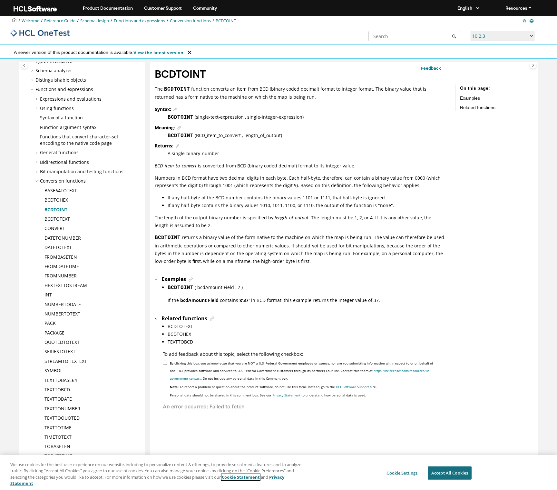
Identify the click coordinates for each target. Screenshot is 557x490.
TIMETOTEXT (58, 437)
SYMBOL (53, 370)
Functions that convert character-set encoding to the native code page (79, 140)
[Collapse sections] (525, 21)
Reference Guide (59, 21)
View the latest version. (159, 52)
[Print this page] (532, 21)
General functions (59, 152)
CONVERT (54, 228)
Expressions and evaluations (71, 99)
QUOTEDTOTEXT (62, 342)
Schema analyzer (53, 70)
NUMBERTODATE (62, 304)
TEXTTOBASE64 (60, 380)
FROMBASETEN (60, 257)
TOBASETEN (57, 446)
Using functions (57, 108)
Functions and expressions (139, 21)
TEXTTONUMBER (62, 408)
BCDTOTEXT (57, 219)
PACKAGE (54, 333)
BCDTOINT (226, 21)
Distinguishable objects (60, 80)
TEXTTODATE (58, 399)
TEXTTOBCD (57, 389)
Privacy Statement (286, 395)
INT (48, 295)
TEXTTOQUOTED (62, 418)
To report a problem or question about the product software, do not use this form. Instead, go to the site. (273, 387)
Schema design (94, 21)
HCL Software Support (352, 387)
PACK (50, 323)
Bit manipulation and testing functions (81, 171)
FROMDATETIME (61, 266)
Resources (516, 8)
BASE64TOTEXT (60, 190)
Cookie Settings (401, 473)
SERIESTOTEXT (59, 351)
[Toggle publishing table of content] (24, 65)
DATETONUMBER (62, 238)
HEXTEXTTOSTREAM (65, 285)
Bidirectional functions (64, 162)
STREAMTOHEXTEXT (65, 361)
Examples (470, 98)
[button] (32, 70)
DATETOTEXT (58, 247)
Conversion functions (190, 21)
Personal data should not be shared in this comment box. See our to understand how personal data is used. (268, 395)
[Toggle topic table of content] (533, 65)
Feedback (431, 68)
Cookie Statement (241, 477)
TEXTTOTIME (58, 428)
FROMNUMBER (60, 276)
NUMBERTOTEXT (62, 314)
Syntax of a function (61, 118)
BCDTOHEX (56, 200)
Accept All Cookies (449, 473)
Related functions (477, 107)
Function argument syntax (68, 127)
